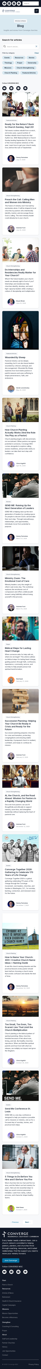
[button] (36, 11)
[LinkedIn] (9, 3)
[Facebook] (19, 3)
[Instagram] (14, 3)
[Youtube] (4, 3)
